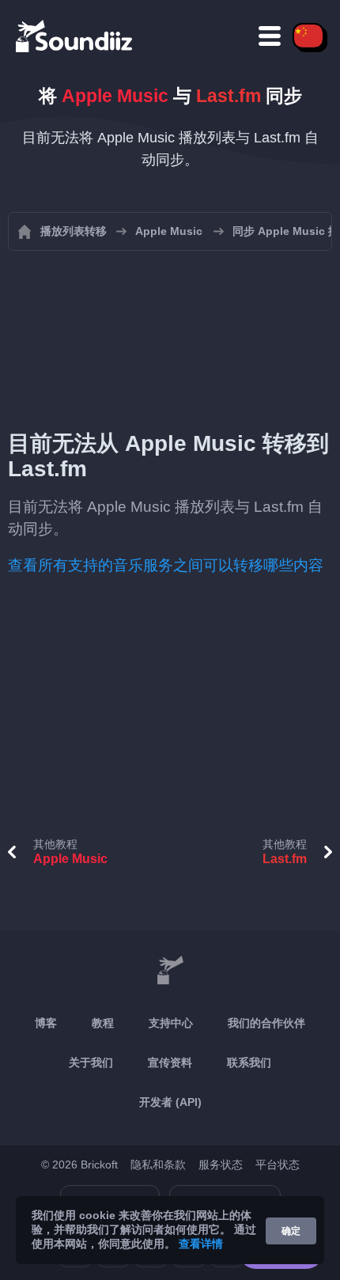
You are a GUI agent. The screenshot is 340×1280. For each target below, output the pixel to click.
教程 (103, 1023)
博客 (46, 1023)
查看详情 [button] (201, 1243)
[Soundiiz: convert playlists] (170, 971)
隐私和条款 (158, 1164)
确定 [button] (290, 1230)
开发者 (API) (170, 1102)
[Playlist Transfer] (75, 35)
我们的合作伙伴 (266, 1023)
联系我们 (249, 1062)
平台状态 (277, 1164)
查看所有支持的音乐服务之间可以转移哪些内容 (165, 565)
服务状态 (220, 1164)
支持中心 (171, 1023)
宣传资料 (170, 1062)
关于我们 (91, 1062)
